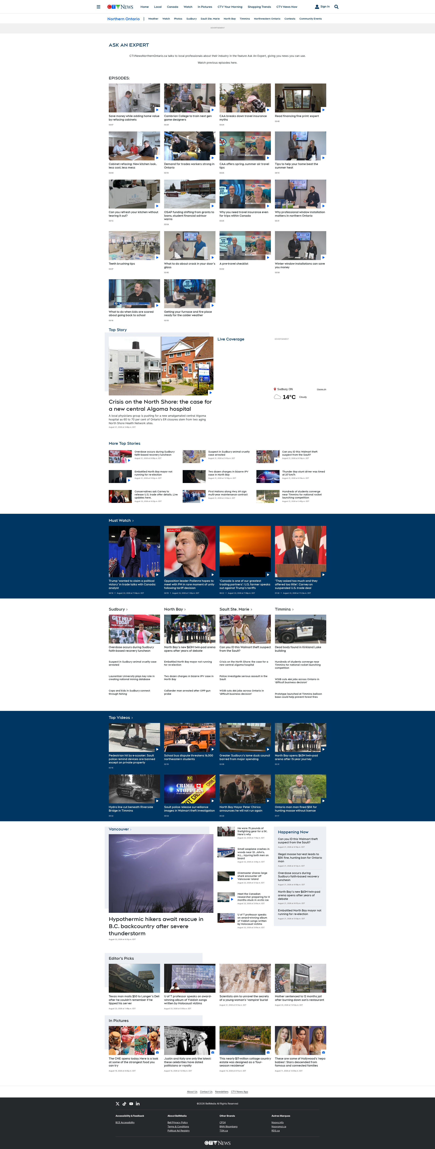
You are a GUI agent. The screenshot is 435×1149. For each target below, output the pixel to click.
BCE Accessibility (125, 1122)
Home (145, 7)
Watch (188, 7)
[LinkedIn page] (138, 1104)
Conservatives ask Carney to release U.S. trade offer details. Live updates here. (156, 494)
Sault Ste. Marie (210, 18)
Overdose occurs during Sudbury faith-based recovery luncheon (131, 649)
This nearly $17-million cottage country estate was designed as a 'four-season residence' (245, 1062)
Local (158, 7)
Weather (153, 18)
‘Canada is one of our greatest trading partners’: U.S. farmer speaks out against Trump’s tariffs (245, 584)
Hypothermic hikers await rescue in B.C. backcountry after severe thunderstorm (156, 926)
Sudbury (191, 18)
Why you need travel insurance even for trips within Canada (244, 214)
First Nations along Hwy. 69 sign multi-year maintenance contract (228, 493)
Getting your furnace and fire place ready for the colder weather (188, 313)
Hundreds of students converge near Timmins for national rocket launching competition (302, 494)
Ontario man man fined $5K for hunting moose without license (296, 808)
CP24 (223, 1122)
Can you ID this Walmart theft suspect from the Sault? (245, 649)
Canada (172, 7)
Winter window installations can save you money (300, 265)
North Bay (230, 18)
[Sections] (98, 6)
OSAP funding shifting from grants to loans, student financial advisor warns (189, 216)
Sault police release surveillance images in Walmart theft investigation (189, 808)
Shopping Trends (259, 7)
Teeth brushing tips (122, 263)
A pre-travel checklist (234, 263)
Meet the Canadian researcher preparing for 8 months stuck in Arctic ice (254, 897)
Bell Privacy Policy (178, 1122)
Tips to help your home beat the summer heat (296, 165)
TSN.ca (224, 1130)
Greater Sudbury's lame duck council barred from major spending (245, 757)
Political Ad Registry (179, 1130)
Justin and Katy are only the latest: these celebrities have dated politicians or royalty (187, 1062)
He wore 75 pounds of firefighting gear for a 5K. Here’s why (252, 831)
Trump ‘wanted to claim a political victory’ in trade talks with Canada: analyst (132, 584)
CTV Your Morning (230, 7)
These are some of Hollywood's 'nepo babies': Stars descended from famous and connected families (300, 1062)
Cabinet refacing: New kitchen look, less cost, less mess (133, 165)
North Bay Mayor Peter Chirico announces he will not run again (241, 808)
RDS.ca (276, 1130)
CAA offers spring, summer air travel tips (244, 165)
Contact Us (206, 1091)
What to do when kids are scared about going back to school (131, 313)
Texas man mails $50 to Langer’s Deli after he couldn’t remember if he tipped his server (134, 1000)
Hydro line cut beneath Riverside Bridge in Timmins (131, 808)
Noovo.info (278, 1122)
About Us (192, 1091)
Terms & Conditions (178, 1126)
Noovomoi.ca (279, 1126)
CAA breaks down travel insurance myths (243, 117)
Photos (178, 18)
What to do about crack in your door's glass (189, 265)
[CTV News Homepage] (120, 7)
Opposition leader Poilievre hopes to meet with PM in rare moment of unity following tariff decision (189, 584)
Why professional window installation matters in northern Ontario (300, 214)
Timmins (245, 18)
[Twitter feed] (118, 1104)
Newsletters (221, 1091)
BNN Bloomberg (229, 1126)
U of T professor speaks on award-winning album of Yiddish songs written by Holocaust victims (187, 1000)
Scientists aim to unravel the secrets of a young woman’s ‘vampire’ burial (244, 998)
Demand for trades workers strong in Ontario (189, 165)
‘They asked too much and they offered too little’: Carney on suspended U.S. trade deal (296, 584)
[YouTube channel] (131, 1104)
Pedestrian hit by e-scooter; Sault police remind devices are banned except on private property (132, 759)
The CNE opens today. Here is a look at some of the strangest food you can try (133, 1062)
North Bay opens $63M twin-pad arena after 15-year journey (296, 757)
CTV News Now (286, 7)
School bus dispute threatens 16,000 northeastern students (188, 757)
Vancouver (119, 829)
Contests (289, 18)
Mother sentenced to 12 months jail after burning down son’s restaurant (299, 998)
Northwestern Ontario (267, 18)
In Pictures (205, 7)
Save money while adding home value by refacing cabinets (134, 117)
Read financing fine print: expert (297, 116)
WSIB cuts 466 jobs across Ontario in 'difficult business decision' (297, 681)
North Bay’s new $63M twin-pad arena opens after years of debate (189, 649)
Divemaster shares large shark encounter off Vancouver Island (252, 876)
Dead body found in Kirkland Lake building (298, 649)
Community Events (310, 18)
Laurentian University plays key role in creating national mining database (132, 678)
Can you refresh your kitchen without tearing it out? (133, 214)
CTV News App (239, 1091)
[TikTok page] (124, 1104)
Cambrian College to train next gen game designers (188, 117)
